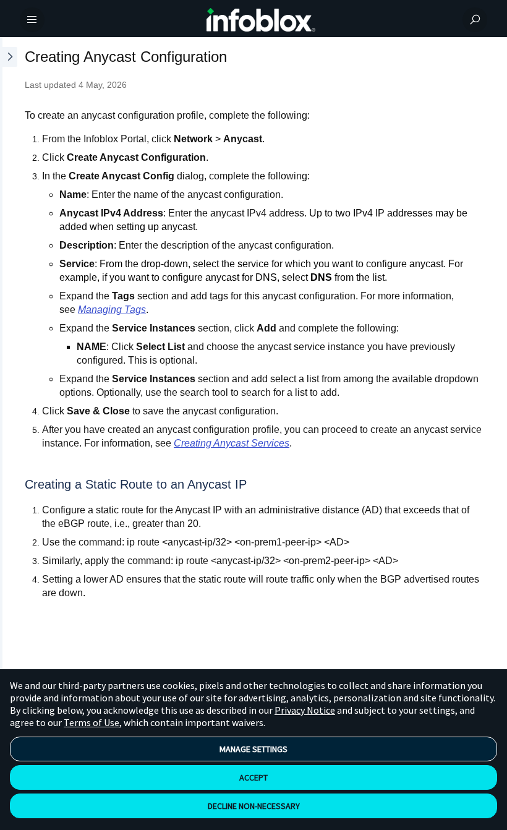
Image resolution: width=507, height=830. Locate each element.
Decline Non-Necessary (254, 805)
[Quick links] (261, 19)
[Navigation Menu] (32, 19)
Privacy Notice (305, 710)
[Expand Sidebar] (8, 358)
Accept (253, 777)
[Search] (474, 19)
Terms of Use (91, 722)
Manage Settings (253, 749)
